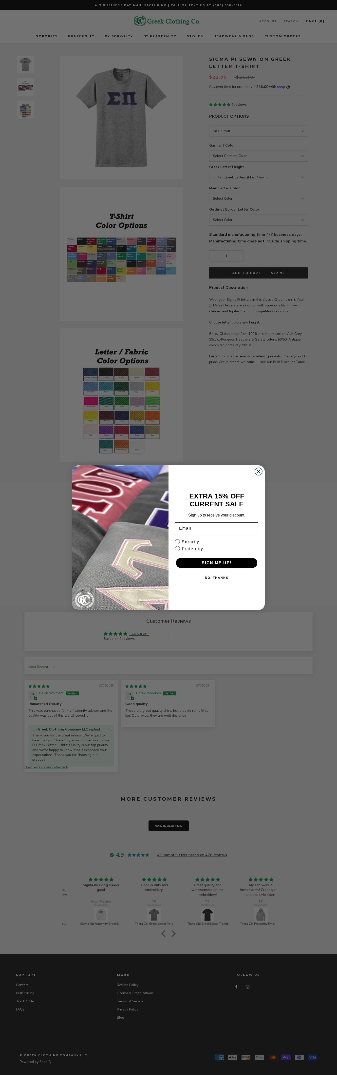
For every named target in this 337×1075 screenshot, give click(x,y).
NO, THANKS (216, 578)
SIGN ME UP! (217, 563)
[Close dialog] (258, 471)
